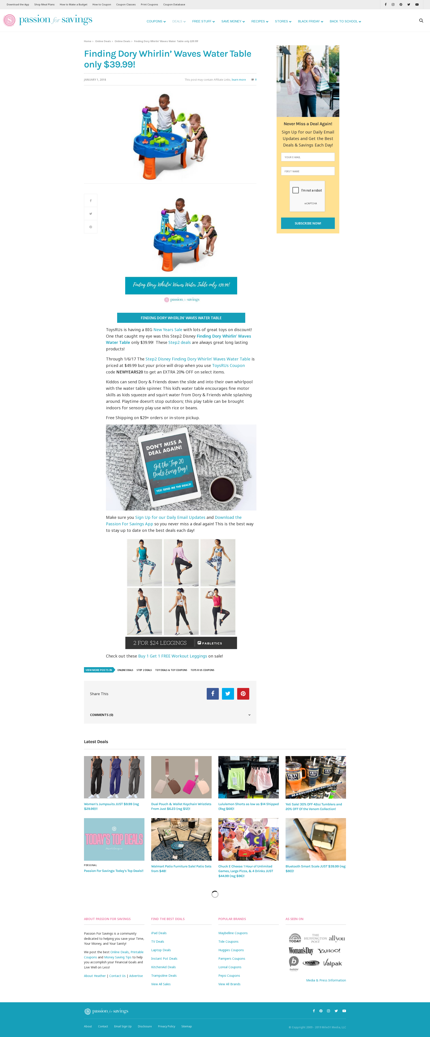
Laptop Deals (161, 950)
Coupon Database (174, 4)
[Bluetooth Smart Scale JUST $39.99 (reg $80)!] (316, 839)
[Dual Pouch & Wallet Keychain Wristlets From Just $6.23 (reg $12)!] (181, 777)
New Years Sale (167, 329)
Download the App (18, 4)
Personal (90, 865)
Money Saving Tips (117, 957)
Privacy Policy (166, 1026)
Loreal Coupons (229, 967)
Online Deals (103, 41)
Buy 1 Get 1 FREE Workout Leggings (172, 656)
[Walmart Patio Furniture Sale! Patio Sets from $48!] (181, 839)
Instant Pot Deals (164, 958)
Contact (103, 1026)
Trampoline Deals (164, 975)
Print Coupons (149, 4)
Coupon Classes (126, 4)
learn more (239, 80)
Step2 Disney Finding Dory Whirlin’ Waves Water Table (198, 359)
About (88, 1026)
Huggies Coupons (231, 950)
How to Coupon (101, 4)
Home (87, 41)
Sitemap (186, 1026)
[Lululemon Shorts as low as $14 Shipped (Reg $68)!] (248, 777)
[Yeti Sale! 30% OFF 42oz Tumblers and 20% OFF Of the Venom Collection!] (316, 777)
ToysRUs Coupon (228, 365)
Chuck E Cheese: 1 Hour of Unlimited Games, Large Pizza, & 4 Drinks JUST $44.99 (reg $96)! (245, 871)
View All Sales (161, 984)
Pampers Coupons (231, 958)
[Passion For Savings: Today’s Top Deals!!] (114, 839)
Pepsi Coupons (229, 975)
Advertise (136, 976)
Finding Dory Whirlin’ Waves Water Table (181, 317)
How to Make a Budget (73, 4)
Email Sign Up (123, 1026)
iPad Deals (159, 933)
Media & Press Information (326, 980)
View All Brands (229, 984)
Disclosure (145, 1026)
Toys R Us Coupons (202, 670)
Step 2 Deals (144, 670)
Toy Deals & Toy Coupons (171, 670)
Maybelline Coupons (233, 933)
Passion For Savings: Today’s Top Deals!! (113, 871)
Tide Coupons (228, 941)
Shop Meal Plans (44, 4)
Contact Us (117, 976)
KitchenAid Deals (163, 967)
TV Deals (157, 941)
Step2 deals (179, 342)
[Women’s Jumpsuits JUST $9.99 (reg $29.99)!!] (114, 777)
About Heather (95, 976)
